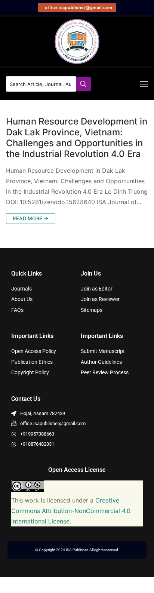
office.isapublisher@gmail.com (77, 7)
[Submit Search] (83, 84)
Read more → (31, 218)
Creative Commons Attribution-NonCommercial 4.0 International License (70, 511)
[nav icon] (144, 84)
